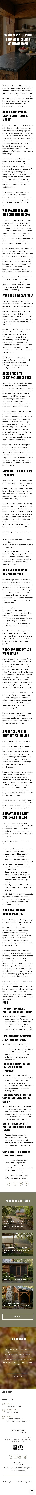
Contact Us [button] (18, 1376)
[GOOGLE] (20, 1457)
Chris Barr (10, 999)
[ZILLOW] (25, 1457)
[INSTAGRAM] (16, 1457)
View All (18, 1317)
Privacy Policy (27, 1481)
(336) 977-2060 (12, 1412)
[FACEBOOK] (11, 1457)
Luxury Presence (18, 1471)
